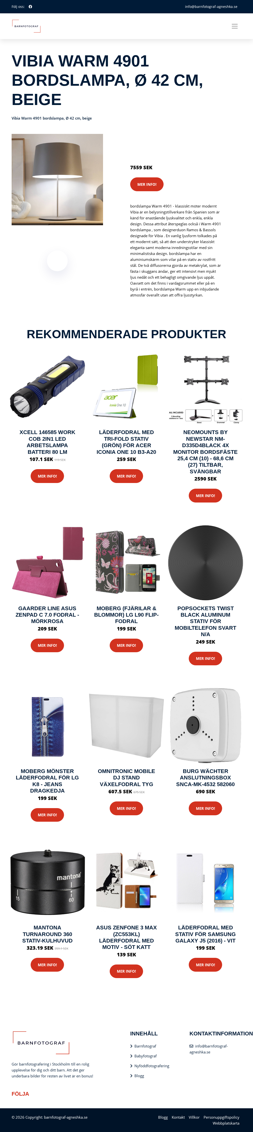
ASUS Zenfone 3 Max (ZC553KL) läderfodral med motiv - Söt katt (126, 937)
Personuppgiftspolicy (221, 1117)
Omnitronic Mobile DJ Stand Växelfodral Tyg (126, 777)
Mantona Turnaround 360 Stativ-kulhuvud (47, 934)
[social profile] (30, 6)
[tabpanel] (57, 179)
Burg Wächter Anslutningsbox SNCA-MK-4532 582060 (205, 777)
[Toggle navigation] (234, 26)
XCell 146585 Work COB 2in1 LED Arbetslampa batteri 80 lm (47, 442)
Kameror (159, 138)
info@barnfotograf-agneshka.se (211, 6)
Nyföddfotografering (151, 1065)
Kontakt (178, 1117)
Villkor (194, 1117)
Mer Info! (146, 184)
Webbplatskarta (226, 1123)
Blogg (139, 1075)
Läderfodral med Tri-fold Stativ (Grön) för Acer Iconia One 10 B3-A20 (126, 442)
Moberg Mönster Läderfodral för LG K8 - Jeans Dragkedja (47, 781)
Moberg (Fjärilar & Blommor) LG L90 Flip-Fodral (126, 615)
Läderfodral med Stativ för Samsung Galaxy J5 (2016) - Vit (205, 934)
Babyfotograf (145, 1055)
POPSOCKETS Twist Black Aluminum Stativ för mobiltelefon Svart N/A (205, 621)
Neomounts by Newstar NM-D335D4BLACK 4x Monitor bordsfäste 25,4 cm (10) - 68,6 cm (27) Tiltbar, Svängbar (205, 451)
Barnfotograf (145, 1046)
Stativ (173, 138)
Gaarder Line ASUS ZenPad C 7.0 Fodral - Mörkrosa (47, 615)
